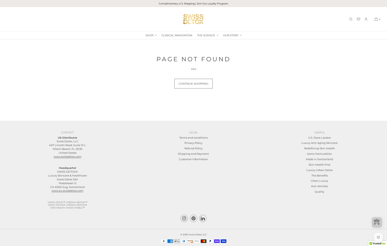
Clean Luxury (319, 180)
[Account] (366, 19)
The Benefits (319, 175)
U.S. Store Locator (319, 137)
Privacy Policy (193, 142)
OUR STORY (230, 35)
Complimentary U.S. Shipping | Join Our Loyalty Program (193, 3)
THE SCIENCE (206, 35)
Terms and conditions (193, 137)
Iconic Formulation (319, 153)
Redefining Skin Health (319, 148)
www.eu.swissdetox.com (67, 190)
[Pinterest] (193, 218)
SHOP (149, 35)
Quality (319, 191)
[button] (351, 19)
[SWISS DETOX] (193, 19)
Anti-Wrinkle (319, 186)
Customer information (193, 159)
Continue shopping (193, 83)
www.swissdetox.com (67, 156)
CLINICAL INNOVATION (176, 35)
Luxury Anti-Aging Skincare (319, 142)
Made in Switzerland (319, 159)
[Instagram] (184, 218)
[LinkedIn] (202, 218)
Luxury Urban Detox (319, 170)
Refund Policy (193, 148)
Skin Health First (319, 164)
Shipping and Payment (193, 153)
